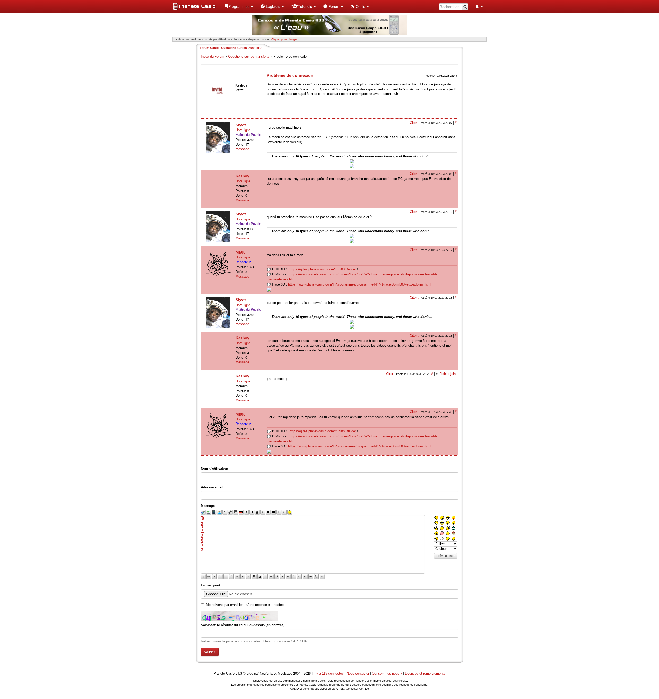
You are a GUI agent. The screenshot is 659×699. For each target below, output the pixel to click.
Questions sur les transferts (249, 56)
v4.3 (239, 673)
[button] (238, 6)
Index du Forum (212, 56)
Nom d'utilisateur (214, 468)
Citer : (415, 123)
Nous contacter (357, 673)
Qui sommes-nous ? (387, 673)
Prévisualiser (445, 556)
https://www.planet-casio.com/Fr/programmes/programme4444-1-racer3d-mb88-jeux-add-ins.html (359, 284)
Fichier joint (448, 374)
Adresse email (212, 487)
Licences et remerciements (425, 673)
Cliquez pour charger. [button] (284, 39)
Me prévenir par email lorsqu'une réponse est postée (245, 605)
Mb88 (240, 252)
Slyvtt (241, 125)
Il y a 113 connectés (329, 673)
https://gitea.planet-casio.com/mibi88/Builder (323, 269)
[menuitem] (238, 6)
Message (242, 149)
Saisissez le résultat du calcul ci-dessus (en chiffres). (243, 625)
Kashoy (242, 176)
